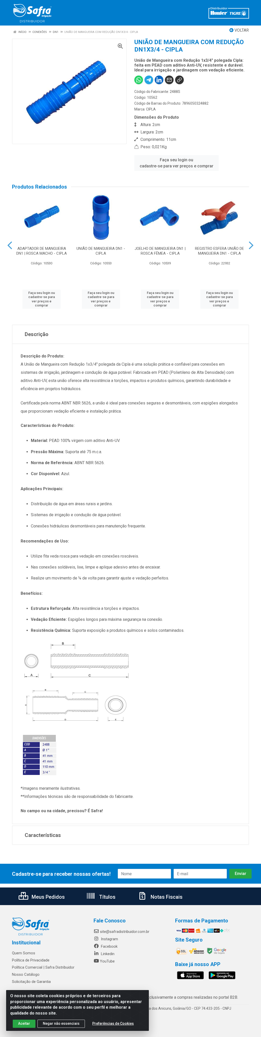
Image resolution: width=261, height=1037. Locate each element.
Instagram (109, 939)
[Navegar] (10, 245)
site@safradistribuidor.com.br (124, 931)
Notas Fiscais (165, 897)
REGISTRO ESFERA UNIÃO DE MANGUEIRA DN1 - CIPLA (219, 251)
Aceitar (24, 1023)
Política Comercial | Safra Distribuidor (43, 967)
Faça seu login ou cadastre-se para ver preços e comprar (176, 162)
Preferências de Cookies (113, 1023)
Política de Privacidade (30, 960)
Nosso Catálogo (26, 974)
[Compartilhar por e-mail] (169, 80)
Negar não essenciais (61, 1023)
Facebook (109, 946)
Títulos (106, 897)
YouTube (107, 961)
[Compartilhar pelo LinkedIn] (159, 80)
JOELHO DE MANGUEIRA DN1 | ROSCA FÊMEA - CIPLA (160, 251)
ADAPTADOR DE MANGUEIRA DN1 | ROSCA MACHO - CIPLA (41, 251)
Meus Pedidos (47, 897)
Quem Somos (23, 953)
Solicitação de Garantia (31, 981)
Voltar (241, 30)
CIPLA (151, 109)
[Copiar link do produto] (179, 80)
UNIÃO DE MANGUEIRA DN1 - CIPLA (100, 251)
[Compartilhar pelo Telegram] (149, 80)
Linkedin (107, 954)
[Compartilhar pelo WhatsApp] (138, 80)
